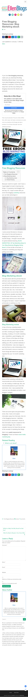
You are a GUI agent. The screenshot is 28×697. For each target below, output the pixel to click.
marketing (16, 193)
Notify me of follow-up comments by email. (11, 579)
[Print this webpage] (22, 37)
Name (4, 562)
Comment (4, 545)
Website (4, 572)
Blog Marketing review (12, 178)
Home (10, 692)
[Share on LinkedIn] (12, 37)
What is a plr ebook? (11, 443)
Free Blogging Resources (10, 174)
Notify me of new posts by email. (9, 583)
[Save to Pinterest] (9, 37)
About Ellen (16, 692)
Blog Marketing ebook (10, 176)
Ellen (4, 29)
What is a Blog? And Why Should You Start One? (13, 529)
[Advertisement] (14, 60)
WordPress (22, 695)
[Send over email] (18, 37)
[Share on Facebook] (3, 37)
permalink (23, 519)
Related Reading (11, 179)
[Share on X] (6, 37)
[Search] (24, 619)
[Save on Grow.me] (15, 37)
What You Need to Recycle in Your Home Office (14, 533)
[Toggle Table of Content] (17, 172)
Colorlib (13, 695)
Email (3, 567)
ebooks (17, 519)
